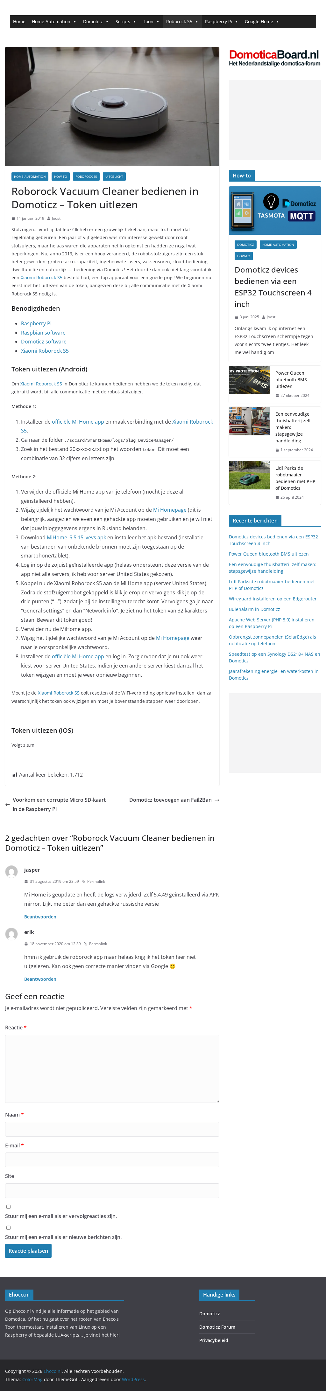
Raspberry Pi (218, 21)
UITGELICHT (114, 176)
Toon (148, 21)
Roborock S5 (179, 21)
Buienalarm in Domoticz (254, 609)
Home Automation (51, 21)
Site (9, 1176)
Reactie (16, 1027)
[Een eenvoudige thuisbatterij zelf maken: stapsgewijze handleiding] (249, 432)
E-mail (14, 1145)
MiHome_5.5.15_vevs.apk (76, 537)
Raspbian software (43, 332)
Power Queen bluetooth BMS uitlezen (291, 379)
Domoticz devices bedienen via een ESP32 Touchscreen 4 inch (273, 286)
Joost (56, 218)
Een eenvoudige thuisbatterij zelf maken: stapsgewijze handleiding (293, 427)
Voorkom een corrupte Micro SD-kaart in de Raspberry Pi (59, 804)
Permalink (96, 881)
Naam (14, 1114)
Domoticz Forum (217, 1327)
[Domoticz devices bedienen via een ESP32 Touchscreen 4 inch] (275, 210)
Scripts (123, 21)
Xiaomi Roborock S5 (41, 277)
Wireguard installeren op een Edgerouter (273, 599)
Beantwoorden (40, 917)
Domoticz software (44, 341)
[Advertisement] (275, 120)
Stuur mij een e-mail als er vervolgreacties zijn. (61, 1216)
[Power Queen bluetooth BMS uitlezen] (249, 384)
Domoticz (93, 21)
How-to (60, 176)
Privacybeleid (213, 1340)
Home (19, 21)
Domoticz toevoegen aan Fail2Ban (170, 799)
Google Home (259, 21)
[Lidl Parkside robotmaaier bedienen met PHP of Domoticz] (249, 483)
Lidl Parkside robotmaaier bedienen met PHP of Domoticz (295, 478)
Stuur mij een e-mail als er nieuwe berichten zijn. (63, 1237)
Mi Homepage (169, 509)
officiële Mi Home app (78, 421)
